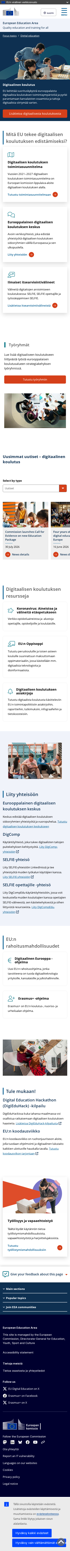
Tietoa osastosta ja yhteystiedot (24, 1370)
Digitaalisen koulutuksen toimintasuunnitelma (28, 164)
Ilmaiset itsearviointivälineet (31, 282)
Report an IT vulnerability (19, 1456)
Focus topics (10, 35)
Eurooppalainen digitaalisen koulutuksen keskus (30, 224)
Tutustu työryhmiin (35, 379)
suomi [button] (50, 12)
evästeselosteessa (48, 1513)
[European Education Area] (11, 11)
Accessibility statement (18, 1352)
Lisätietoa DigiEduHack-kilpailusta (37, 1123)
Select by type (12, 480)
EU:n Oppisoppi (30, 644)
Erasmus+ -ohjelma (33, 998)
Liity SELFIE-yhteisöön (16, 877)
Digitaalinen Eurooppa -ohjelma (33, 960)
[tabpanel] (36, 531)
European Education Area (20, 1327)
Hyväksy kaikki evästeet (31, 1533)
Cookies (8, 1470)
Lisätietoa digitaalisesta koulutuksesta (35, 113)
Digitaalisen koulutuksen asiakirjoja (36, 691)
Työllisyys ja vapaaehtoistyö (30, 1221)
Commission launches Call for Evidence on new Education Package (24, 535)
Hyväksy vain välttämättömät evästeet (40, 1542)
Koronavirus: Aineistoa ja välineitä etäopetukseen (37, 610)
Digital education (30, 35)
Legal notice (10, 1484)
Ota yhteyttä (11, 1449)
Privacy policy (11, 1477)
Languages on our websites (20, 1463)
